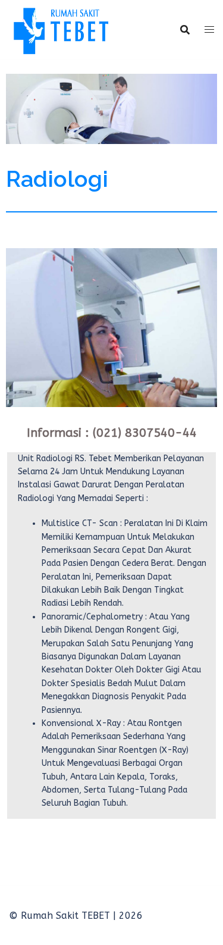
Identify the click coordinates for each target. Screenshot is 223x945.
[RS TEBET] (60, 29)
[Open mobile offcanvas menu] (209, 29)
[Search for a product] (185, 30)
